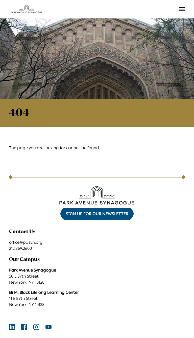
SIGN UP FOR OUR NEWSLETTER (97, 213)
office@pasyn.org (26, 242)
